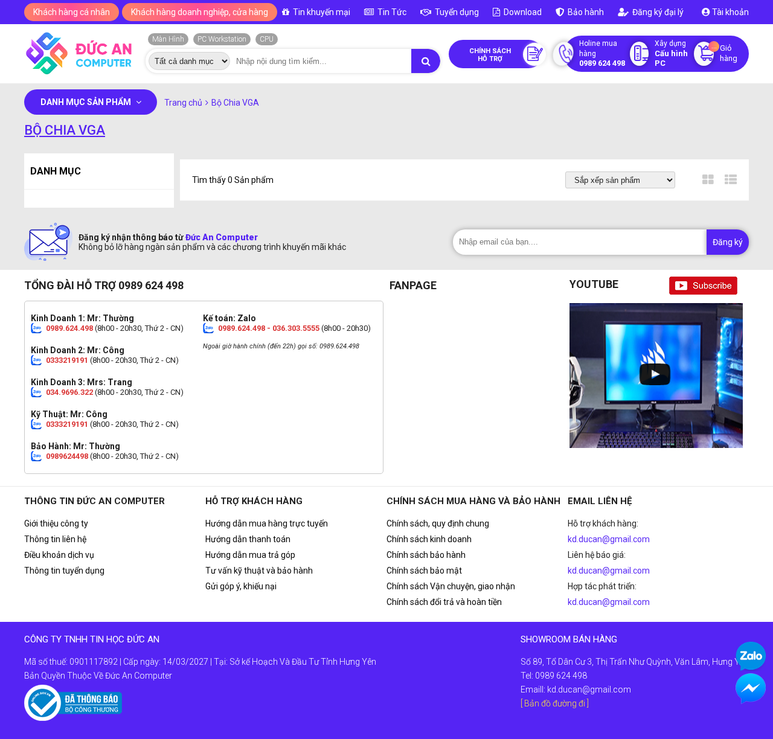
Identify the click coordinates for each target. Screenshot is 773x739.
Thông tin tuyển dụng (64, 570)
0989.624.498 (69, 328)
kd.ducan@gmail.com (609, 539)
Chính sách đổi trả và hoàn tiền (444, 602)
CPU (267, 39)
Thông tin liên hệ (55, 539)
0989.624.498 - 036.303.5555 (268, 328)
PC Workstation (221, 39)
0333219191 (67, 360)
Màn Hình (168, 39)
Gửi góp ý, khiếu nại (241, 586)
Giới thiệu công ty (56, 523)
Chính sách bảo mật (424, 570)
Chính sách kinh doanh (429, 539)
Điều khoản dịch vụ (59, 555)
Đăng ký (728, 242)
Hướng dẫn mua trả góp (250, 555)
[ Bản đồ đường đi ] (555, 703)
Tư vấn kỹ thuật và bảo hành (259, 570)
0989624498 (67, 456)
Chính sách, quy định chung (437, 523)
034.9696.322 (69, 392)
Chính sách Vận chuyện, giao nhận (450, 586)
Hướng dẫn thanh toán (247, 539)
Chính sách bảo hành (426, 555)
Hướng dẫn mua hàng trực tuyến (266, 523)
